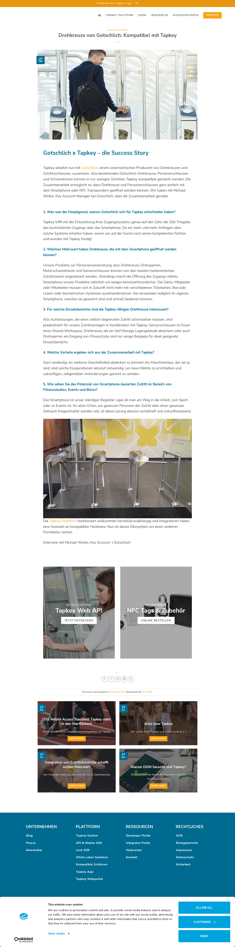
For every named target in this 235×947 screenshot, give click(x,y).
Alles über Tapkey (158, 724)
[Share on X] (111, 679)
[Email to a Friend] (118, 679)
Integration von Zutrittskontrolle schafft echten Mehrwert (76, 764)
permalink (147, 692)
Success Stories (117, 30)
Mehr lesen (76, 738)
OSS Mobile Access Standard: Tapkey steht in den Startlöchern (76, 721)
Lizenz (142, 15)
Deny (204, 936)
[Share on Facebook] (104, 679)
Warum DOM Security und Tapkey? (158, 767)
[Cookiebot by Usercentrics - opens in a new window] (24, 940)
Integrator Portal (186, 15)
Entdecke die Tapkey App (115, 3)
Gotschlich (89, 167)
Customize (202, 921)
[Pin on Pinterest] (124, 679)
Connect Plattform (119, 15)
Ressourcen (159, 15)
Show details (56, 933)
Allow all (204, 907)
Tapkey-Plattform (63, 521)
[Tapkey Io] (24, 15)
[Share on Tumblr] (131, 679)
